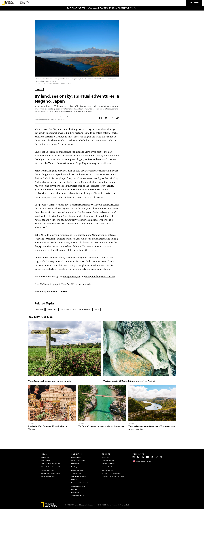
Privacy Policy (45, 460)
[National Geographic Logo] (49, 506)
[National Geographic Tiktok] (156, 457)
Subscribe (105, 457)
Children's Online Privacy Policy (51, 467)
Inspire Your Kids (77, 470)
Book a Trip (75, 464)
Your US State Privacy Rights (50, 464)
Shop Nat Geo (76, 473)
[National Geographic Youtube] (147, 457)
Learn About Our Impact (79, 483)
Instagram (51, 292)
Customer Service (108, 460)
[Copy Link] (117, 118)
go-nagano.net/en (71, 277)
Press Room (75, 492)
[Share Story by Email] (112, 118)
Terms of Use (45, 457)
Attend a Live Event (78, 460)
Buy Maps (74, 467)
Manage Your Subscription (111, 467)
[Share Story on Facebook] (100, 118)
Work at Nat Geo (107, 470)
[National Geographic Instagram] (133, 457)
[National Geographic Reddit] (161, 457)
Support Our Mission (78, 486)
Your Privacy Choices (48, 476)
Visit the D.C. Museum (78, 476)
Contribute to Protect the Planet (113, 476)
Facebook (40, 292)
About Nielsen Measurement (50, 473)
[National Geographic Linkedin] (152, 457)
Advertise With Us (77, 496)
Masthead (74, 489)
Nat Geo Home (76, 457)
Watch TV (74, 480)
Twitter (63, 292)
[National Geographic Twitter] (142, 457)
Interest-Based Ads (47, 470)
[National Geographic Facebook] (138, 457)
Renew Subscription (108, 464)
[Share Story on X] (106, 118)
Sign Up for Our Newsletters (111, 473)
